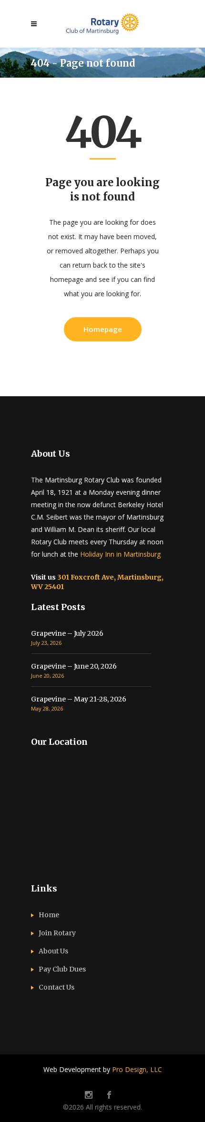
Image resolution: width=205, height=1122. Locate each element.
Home (49, 915)
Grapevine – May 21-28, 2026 (78, 699)
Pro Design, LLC (137, 1069)
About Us (53, 951)
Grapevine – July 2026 (67, 633)
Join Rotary (57, 933)
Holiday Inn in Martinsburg (120, 554)
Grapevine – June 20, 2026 (74, 666)
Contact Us (56, 987)
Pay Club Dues (62, 969)
